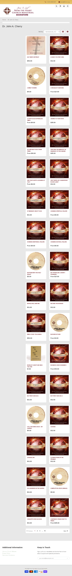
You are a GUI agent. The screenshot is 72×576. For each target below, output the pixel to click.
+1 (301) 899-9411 (51, 2)
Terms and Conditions (8, 555)
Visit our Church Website (9, 551)
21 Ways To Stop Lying (57, 57)
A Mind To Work (32, 88)
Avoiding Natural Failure (59, 242)
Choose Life (31, 457)
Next (65, 531)
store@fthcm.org (65, 2)
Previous (30, 531)
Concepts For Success (34, 519)
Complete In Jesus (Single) (59, 488)
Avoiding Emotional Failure (36, 242)
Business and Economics (58, 365)
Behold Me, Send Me (33, 303)
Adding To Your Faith (57, 118)
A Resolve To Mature (57, 88)
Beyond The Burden (57, 303)
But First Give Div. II (56, 396)
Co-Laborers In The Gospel (35, 488)
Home (4, 20)
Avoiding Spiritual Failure (59, 211)
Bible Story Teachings (34, 334)
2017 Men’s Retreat (33, 57)
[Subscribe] (67, 558)
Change (53, 426)
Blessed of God (55, 334)
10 (45, 531)
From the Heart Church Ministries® (38, 568)
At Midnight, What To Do (34, 211)
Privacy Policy (6, 553)
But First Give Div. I (33, 396)
